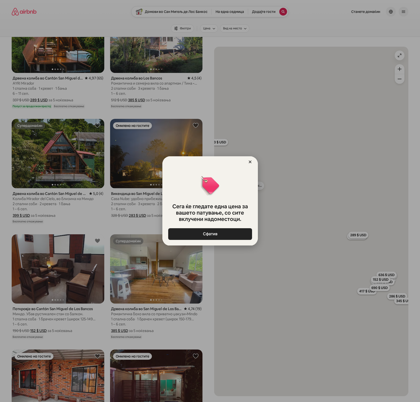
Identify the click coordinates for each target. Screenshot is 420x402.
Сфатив (210, 233)
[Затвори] (250, 162)
